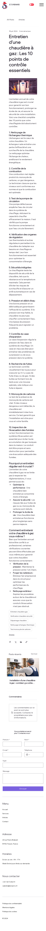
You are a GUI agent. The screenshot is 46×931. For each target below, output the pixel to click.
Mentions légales (8, 907)
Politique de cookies (9, 912)
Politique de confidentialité (12, 904)
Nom (26, 740)
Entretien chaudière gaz (19, 612)
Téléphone (28, 750)
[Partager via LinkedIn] (21, 642)
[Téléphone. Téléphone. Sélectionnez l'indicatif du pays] (28, 754)
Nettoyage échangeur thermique (22, 625)
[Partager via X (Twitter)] (15, 642)
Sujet (4, 761)
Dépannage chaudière (18, 621)
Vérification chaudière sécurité (21, 616)
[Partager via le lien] (26, 642)
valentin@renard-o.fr (9, 886)
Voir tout (34, 654)
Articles (22, 19)
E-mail (5, 750)
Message (6, 771)
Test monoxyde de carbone (20, 629)
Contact (5, 822)
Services (5, 814)
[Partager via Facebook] (10, 642)
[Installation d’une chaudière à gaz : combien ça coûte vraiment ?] (23, 667)
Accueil (5, 809)
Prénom (6, 740)
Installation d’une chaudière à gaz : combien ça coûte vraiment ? (22, 681)
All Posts (10, 19)
